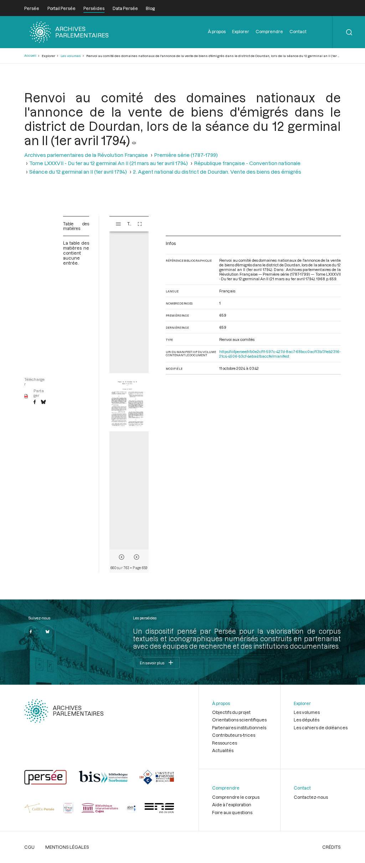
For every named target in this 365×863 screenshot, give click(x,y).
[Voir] (134, 140)
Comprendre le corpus (235, 797)
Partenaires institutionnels (239, 727)
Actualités (222, 750)
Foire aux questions (232, 812)
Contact (298, 31)
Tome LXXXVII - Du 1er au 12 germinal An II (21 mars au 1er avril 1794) (108, 163)
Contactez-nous (311, 797)
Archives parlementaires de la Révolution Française (86, 155)
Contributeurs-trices (233, 734)
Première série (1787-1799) (186, 155)
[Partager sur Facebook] (35, 402)
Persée (31, 8)
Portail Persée (61, 8)
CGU (29, 846)
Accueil (30, 55)
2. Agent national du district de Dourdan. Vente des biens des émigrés (217, 172)
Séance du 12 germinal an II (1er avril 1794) (78, 172)
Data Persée (125, 8)
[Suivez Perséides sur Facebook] (30, 631)
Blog (150, 8)
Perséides (93, 8)
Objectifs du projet (231, 712)
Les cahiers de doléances (321, 727)
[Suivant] (136, 557)
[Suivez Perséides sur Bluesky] (47, 631)
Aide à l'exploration (231, 804)
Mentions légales (67, 846)
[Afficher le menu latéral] (118, 223)
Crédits (331, 846)
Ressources (224, 742)
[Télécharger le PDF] (26, 396)
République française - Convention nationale (247, 163)
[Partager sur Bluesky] (43, 402)
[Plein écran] (139, 223)
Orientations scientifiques (239, 719)
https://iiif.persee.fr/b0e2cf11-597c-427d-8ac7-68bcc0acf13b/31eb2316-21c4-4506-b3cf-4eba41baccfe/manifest (279, 353)
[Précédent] (121, 557)
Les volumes (71, 56)
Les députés (306, 719)
